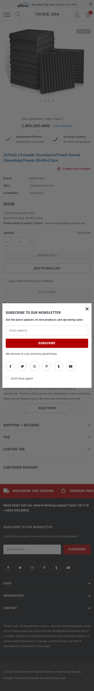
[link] (10, 366)
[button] (87, 308)
